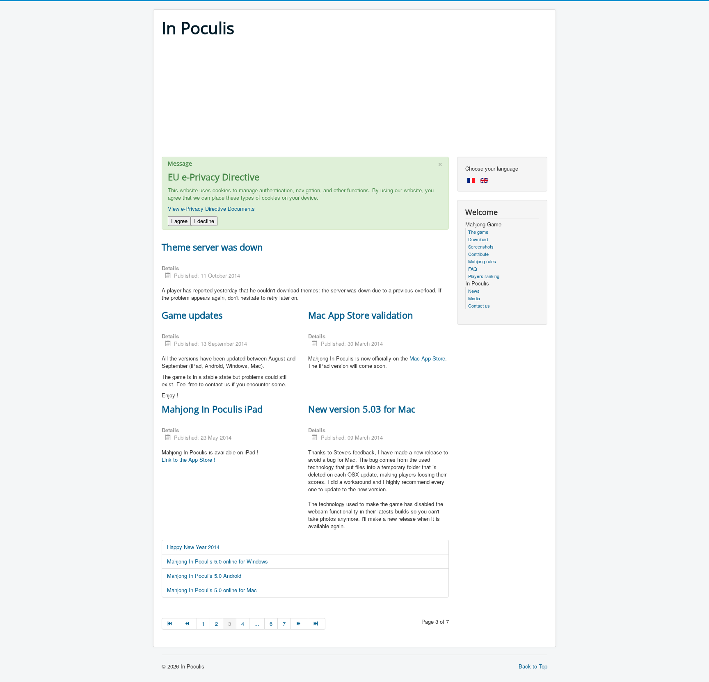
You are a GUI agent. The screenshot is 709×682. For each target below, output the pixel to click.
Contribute (478, 254)
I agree (179, 221)
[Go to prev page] (188, 624)
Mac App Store (427, 358)
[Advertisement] (354, 99)
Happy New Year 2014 (193, 547)
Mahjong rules (482, 261)
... (256, 623)
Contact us (479, 305)
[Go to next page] (299, 624)
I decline (204, 221)
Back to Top (533, 666)
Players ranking (483, 276)
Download (478, 239)
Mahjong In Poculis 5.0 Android (204, 575)
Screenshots (481, 246)
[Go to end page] (316, 624)
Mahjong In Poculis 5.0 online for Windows (217, 561)
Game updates (192, 315)
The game (478, 231)
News (474, 290)
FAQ (472, 268)
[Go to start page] (170, 624)
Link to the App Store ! (188, 459)
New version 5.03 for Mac (362, 409)
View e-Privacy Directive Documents (211, 208)
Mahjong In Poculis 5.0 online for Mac (212, 590)
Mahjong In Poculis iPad (212, 409)
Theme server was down (212, 247)
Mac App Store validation (360, 315)
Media (474, 298)
